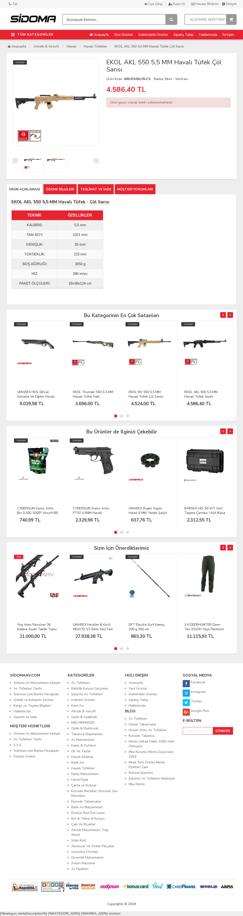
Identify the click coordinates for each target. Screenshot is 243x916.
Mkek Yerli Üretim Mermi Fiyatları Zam (147, 764)
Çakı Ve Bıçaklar (83, 824)
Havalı (71, 46)
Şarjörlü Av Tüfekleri (87, 694)
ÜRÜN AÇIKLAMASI (24, 189)
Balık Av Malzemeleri (87, 807)
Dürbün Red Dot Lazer (88, 813)
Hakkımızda (208, 34)
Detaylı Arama (24, 756)
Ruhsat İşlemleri (141, 772)
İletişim (231, 4)
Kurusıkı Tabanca (141, 735)
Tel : (15, 4)
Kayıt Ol (179, 4)
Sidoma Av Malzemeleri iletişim (37, 683)
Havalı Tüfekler (95, 46)
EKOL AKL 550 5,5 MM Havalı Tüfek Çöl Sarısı (149, 46)
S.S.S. (18, 745)
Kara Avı (77, 705)
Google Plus (199, 711)
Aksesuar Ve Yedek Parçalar (92, 846)
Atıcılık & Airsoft (46, 46)
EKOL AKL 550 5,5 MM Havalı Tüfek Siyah (201, 394)
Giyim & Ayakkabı (84, 717)
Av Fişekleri (80, 869)
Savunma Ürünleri (84, 852)
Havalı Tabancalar (142, 724)
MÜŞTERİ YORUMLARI (135, 189)
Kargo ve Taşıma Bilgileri (32, 705)
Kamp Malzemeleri (85, 774)
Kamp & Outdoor (83, 745)
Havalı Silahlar (82, 757)
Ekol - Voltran (176, 79)
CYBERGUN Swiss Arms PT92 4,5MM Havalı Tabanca (91, 513)
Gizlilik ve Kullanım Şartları (34, 700)
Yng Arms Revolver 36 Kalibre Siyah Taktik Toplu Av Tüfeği (37, 629)
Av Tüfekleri (80, 683)
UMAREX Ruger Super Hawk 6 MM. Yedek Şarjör (148, 510)
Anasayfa (101, 34)
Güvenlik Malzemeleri (87, 857)
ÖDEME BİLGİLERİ (60, 189)
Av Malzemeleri (82, 739)
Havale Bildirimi (207, 4)
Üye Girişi (155, 4)
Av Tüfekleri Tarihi (28, 688)
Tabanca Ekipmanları (87, 734)
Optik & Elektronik (84, 728)
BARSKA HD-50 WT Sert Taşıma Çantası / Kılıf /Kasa (204, 510)
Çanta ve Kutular (84, 785)
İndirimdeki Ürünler (153, 34)
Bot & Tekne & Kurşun (88, 818)
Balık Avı (77, 762)
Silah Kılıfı (78, 840)
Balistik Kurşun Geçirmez (89, 688)
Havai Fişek (79, 779)
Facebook (197, 682)
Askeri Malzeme (83, 863)
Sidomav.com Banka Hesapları (36, 694)
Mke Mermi (137, 784)
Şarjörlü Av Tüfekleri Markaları (152, 778)
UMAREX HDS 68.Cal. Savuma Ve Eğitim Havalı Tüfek (36, 396)
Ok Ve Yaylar (81, 751)
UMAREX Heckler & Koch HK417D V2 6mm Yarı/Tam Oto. (93, 629)
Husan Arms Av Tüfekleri (148, 730)
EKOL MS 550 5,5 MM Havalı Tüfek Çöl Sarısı (146, 394)
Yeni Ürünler (123, 34)
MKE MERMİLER (82, 722)
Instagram (198, 692)
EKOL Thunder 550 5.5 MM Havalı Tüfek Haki (93, 394)
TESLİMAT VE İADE (95, 189)
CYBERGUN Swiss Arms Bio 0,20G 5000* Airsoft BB (37, 510)
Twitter (196, 701)
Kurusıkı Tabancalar (86, 801)
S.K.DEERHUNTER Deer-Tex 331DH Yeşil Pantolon (204, 626)
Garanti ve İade (25, 717)
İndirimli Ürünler (83, 700)
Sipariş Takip (183, 34)
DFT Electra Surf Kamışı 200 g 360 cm (146, 626)
